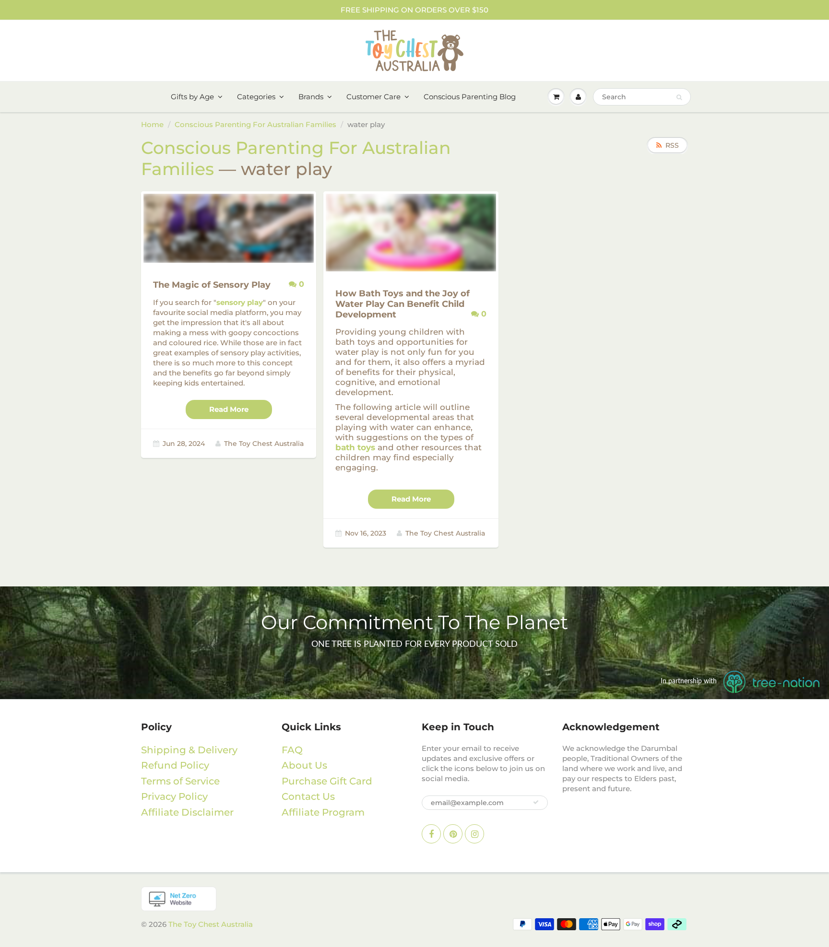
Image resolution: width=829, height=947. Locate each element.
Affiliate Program (323, 812)
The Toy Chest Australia (210, 924)
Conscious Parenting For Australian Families (255, 124)
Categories (256, 96)
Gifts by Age (192, 96)
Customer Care (373, 96)
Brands (310, 96)
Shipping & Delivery (189, 750)
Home (152, 124)
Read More (229, 409)
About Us (304, 765)
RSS (672, 145)
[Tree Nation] (414, 899)
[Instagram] (474, 833)
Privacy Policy (174, 796)
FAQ (292, 750)
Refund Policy (175, 765)
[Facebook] (431, 833)
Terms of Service (180, 781)
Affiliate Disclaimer (187, 812)
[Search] (679, 97)
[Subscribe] (536, 802)
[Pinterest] (452, 833)
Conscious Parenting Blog (470, 96)
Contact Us (308, 796)
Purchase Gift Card (327, 781)
